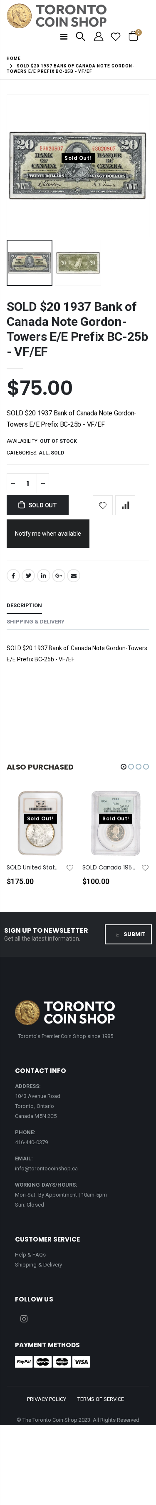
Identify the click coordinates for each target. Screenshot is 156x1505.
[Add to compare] (125, 505)
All (43, 453)
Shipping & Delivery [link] (38, 1265)
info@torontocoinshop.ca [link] (46, 1168)
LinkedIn (43, 575)
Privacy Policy (46, 1399)
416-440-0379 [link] (31, 1142)
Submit (135, 934)
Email (73, 575)
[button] (123, 767)
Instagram (24, 1319)
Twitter (28, 575)
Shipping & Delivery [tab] (35, 621)
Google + (58, 575)
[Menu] (63, 37)
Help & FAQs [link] (30, 1255)
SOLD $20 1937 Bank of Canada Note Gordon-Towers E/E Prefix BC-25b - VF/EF (77, 329)
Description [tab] (24, 605)
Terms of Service (100, 1399)
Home (14, 58)
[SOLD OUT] (60, 809)
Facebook (13, 575)
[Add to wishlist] (103, 505)
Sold (57, 453)
